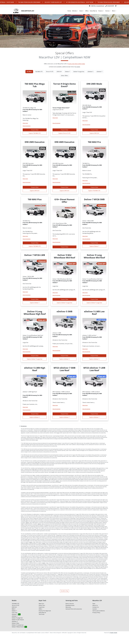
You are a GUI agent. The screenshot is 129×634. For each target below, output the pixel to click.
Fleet (93, 603)
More (113, 11)
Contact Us (95, 607)
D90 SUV (14, 607)
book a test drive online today (76, 64)
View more (25, 123)
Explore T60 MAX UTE (35, 133)
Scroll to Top (64, 591)
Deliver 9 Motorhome (18, 627)
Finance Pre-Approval (45, 611)
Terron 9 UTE (15, 605)
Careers (94, 609)
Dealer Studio (113, 632)
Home (69, 11)
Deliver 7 (14, 611)
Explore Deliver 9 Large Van (64, 303)
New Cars (41, 603)
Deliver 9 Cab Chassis (18, 619)
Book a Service (70, 603)
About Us (95, 605)
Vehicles (74, 11)
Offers (87, 11)
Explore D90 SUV (94, 133)
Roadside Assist (70, 605)
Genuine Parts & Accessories (74, 609)
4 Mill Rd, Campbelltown (97, 6)
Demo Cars (42, 605)
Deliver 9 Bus (15, 623)
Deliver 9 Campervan (18, 625)
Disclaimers (24, 426)
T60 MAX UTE (15, 603)
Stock (80, 11)
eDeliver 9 (14, 621)
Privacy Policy (96, 612)
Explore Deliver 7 (94, 246)
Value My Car (93, 11)
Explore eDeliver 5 (64, 359)
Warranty (68, 607)
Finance (100, 11)
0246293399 (110, 6)
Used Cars (41, 607)
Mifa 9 (13, 609)
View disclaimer (27, 126)
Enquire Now (34, 130)
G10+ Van (14, 612)
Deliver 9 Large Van (17, 618)
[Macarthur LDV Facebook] (116, 6)
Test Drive (41, 614)
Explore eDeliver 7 (64, 417)
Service (107, 11)
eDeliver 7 (14, 616)
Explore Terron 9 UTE (64, 133)
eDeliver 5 (14, 614)
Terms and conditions (98, 611)
